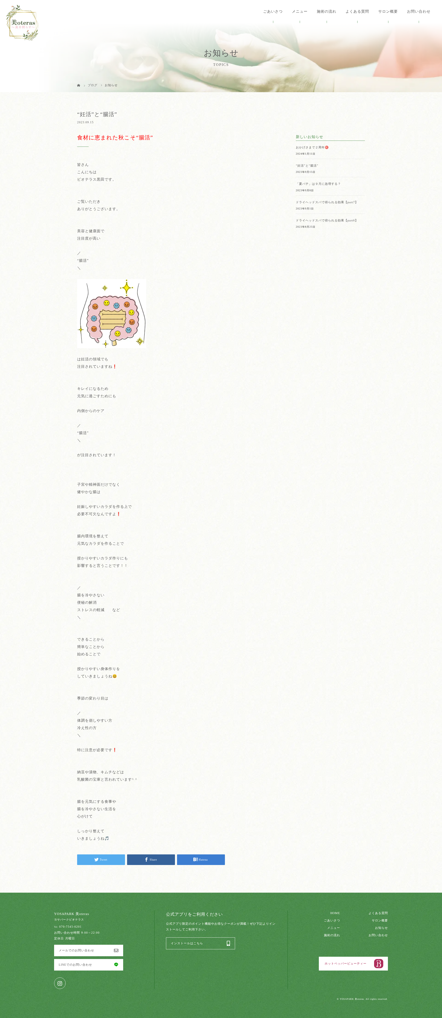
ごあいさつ (273, 11)
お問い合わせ (418, 11)
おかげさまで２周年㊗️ (312, 147)
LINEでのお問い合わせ (75, 964)
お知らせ (381, 928)
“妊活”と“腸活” (307, 165)
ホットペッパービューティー (345, 963)
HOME (335, 913)
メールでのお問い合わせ (76, 950)
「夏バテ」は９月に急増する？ (318, 183)
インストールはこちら (187, 943)
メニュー (333, 928)
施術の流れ (326, 11)
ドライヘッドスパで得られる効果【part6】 (327, 220)
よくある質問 (357, 11)
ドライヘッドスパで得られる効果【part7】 (327, 202)
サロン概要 (388, 11)
